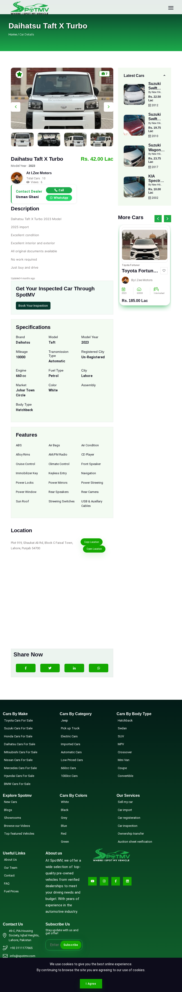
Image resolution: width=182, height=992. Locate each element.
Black (64, 810)
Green (65, 841)
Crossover (125, 752)
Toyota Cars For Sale (18, 720)
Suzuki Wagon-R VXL (156, 149)
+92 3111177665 (21, 948)
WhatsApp (61, 197)
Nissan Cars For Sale (18, 760)
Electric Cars (69, 736)
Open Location (94, 549)
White (65, 802)
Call (61, 190)
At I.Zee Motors (39, 173)
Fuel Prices (11, 891)
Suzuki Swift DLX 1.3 (155, 88)
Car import (125, 810)
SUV (121, 736)
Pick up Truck (70, 728)
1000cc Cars (69, 776)
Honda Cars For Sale (18, 736)
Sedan (122, 728)
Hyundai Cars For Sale (19, 776)
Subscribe (71, 945)
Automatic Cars (71, 752)
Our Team (10, 867)
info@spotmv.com (22, 956)
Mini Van (123, 760)
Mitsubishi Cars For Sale (20, 752)
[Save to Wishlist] (164, 270)
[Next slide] (108, 107)
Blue (64, 826)
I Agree (91, 983)
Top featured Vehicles (19, 833)
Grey (64, 817)
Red (63, 833)
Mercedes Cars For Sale (20, 768)
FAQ (6, 883)
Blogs (8, 810)
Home (13, 34)
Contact (9, 875)
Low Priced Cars (72, 760)
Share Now (28, 654)
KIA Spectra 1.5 (155, 180)
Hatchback (125, 720)
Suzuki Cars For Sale (18, 728)
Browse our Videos (17, 826)
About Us (10, 859)
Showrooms (12, 817)
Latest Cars (134, 76)
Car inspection (127, 826)
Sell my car (125, 802)
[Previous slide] (15, 107)
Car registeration (129, 817)
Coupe (122, 768)
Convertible (125, 776)
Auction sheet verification (135, 841)
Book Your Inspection (33, 305)
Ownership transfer (131, 833)
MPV (121, 744)
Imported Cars (70, 744)
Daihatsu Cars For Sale (19, 744)
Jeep (64, 720)
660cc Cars (68, 768)
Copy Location (91, 542)
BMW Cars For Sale (17, 784)
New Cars (10, 802)
